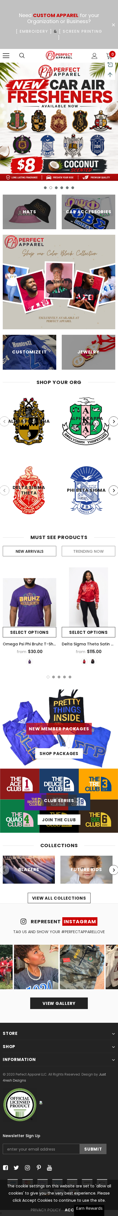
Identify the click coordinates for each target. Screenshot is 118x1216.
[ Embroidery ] (34, 31)
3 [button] (56, 187)
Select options (29, 632)
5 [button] (67, 187)
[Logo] (59, 55)
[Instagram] (26, 1168)
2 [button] (50, 187)
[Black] (93, 661)
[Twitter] (15, 1168)
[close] (113, 25)
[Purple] (29, 661)
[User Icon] (94, 56)
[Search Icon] (22, 56)
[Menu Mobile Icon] (6, 55)
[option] (59, 122)
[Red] (84, 661)
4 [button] (61, 187)
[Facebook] (4, 1168)
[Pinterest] (37, 1168)
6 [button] (72, 187)
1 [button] (45, 187)
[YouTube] (48, 1168)
